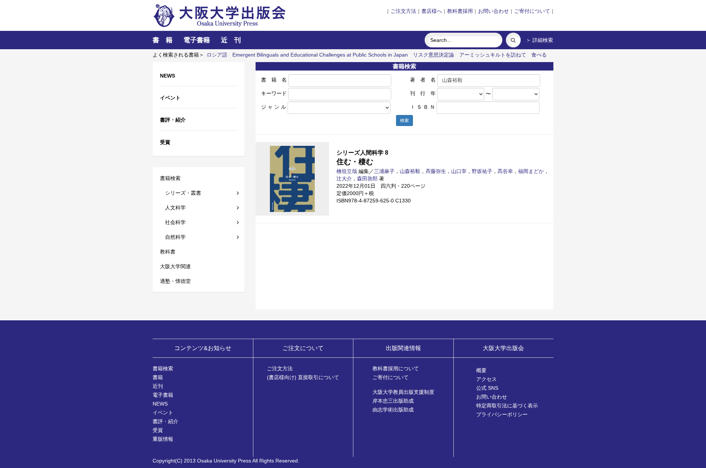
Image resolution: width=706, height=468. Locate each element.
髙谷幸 (505, 171)
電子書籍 (196, 40)
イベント (163, 412)
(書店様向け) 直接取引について (303, 377)
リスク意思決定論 (433, 55)
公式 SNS (487, 388)
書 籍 (162, 40)
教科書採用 (460, 11)
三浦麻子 (384, 171)
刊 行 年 (423, 93)
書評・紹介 (165, 421)
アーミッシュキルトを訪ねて (492, 55)
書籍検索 (170, 178)
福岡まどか (531, 171)
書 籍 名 (274, 80)
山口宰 (459, 171)
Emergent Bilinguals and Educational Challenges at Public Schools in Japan (320, 55)
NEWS (160, 404)
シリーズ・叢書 (180, 193)
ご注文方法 (403, 11)
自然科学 (173, 237)
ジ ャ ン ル (273, 107)
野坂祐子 (482, 171)
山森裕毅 (410, 171)
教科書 (167, 252)
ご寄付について (532, 11)
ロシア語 (217, 55)
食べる (539, 55)
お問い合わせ (493, 11)
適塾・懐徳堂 (175, 281)
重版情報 (163, 439)
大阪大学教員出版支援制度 (403, 392)
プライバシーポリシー (502, 414)
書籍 (158, 377)
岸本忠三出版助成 (393, 401)
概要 (481, 370)
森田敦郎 (367, 178)
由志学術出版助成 (393, 410)
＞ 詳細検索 (539, 40)
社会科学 (173, 222)
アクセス (486, 379)
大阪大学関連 (175, 266)
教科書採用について (395, 368)
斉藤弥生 (435, 171)
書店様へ (431, 11)
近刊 (158, 386)
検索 (404, 120)
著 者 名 (423, 80)
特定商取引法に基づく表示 (507, 405)
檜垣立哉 (346, 171)
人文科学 (173, 207)
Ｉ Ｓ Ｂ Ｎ (422, 107)
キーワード (274, 93)
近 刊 (231, 40)
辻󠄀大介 (344, 178)
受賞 (158, 430)
